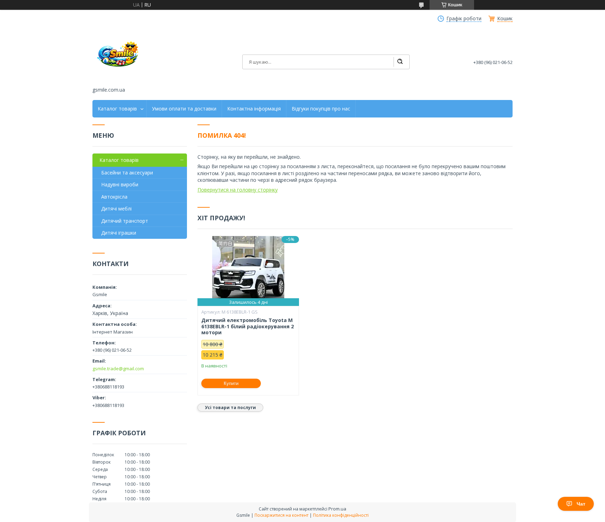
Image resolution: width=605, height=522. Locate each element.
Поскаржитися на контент (281, 515)
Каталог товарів (117, 109)
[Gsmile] (118, 57)
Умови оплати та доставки (184, 109)
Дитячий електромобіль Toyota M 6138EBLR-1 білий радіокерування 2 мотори (247, 326)
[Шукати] (400, 62)
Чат (581, 504)
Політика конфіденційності (341, 515)
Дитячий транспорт (124, 220)
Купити (231, 383)
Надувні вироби (119, 184)
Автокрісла (114, 196)
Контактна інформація (254, 109)
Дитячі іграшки (118, 232)
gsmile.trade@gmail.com (118, 368)
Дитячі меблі (116, 208)
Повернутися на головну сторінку (237, 189)
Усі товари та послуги (230, 407)
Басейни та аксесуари (127, 172)
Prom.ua (337, 509)
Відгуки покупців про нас (321, 109)
